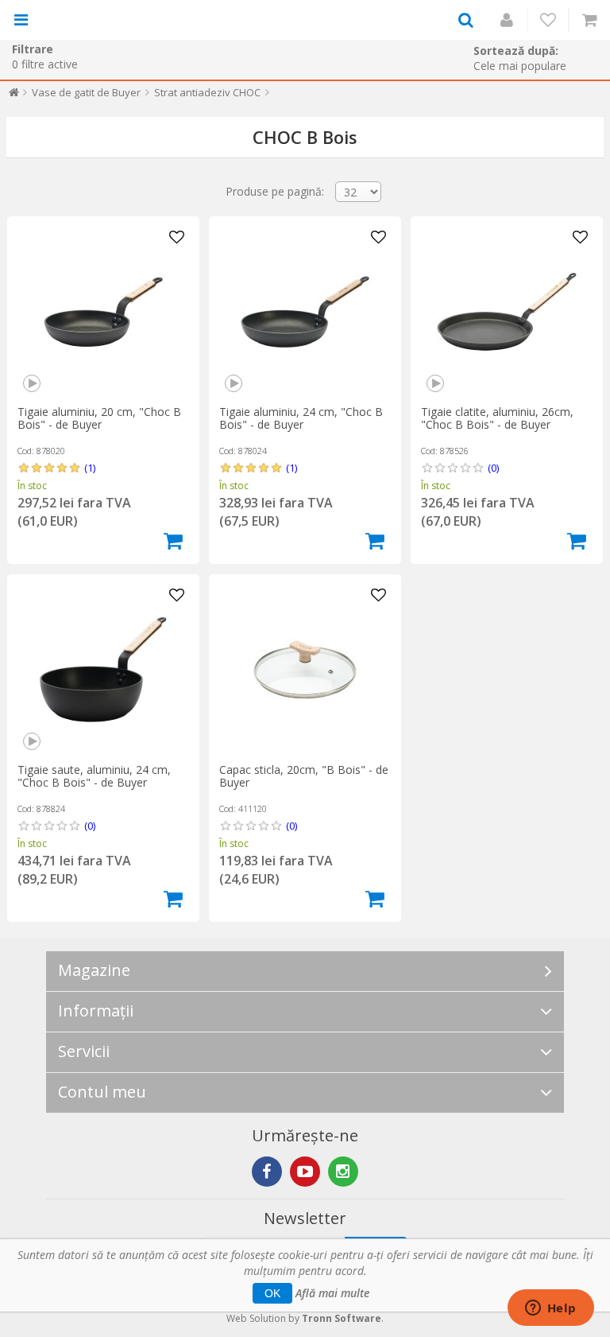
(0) (493, 468)
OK (272, 1293)
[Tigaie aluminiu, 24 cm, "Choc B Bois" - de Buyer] (305, 312)
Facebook (267, 1171)
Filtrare (32, 48)
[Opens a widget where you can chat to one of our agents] (550, 1309)
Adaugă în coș (173, 541)
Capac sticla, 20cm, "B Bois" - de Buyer (303, 776)
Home (14, 96)
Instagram (343, 1171)
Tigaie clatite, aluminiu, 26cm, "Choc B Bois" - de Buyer (497, 418)
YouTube (305, 1171)
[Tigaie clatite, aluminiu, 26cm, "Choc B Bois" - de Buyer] (507, 312)
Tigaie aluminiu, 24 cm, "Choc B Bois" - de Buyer (301, 418)
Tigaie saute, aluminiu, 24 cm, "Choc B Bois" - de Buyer (94, 776)
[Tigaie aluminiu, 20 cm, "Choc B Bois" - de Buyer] (103, 312)
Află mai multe (332, 1292)
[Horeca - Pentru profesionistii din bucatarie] (100, 20)
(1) (89, 468)
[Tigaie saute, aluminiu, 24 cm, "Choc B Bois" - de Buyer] (103, 670)
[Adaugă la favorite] (177, 238)
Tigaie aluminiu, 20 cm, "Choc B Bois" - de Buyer (99, 418)
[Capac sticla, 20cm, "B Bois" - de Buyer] (305, 670)
